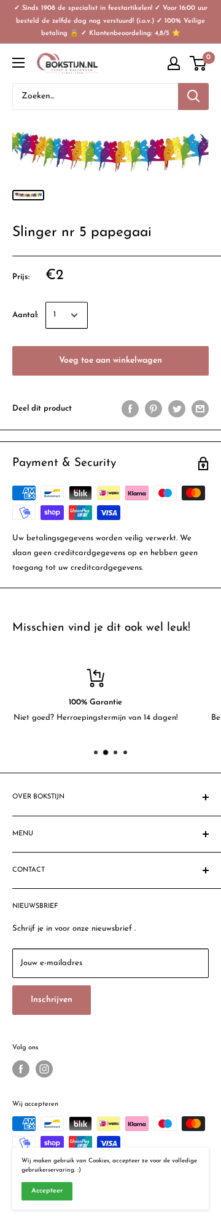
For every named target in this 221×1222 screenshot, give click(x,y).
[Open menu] (18, 63)
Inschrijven (51, 999)
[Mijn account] (174, 63)
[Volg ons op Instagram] (44, 1069)
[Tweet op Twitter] (176, 408)
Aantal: (25, 315)
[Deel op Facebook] (130, 408)
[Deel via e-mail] (200, 408)
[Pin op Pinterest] (153, 408)
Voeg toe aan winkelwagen (110, 360)
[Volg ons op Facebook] (20, 1069)
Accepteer (47, 1191)
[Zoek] (193, 96)
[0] (198, 63)
